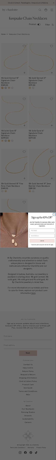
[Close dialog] (54, 214)
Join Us (42, 241)
